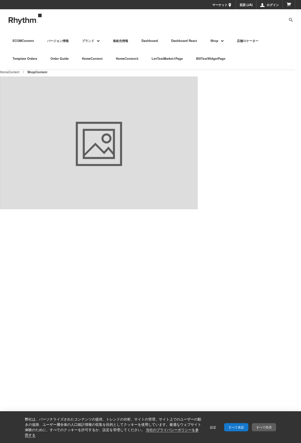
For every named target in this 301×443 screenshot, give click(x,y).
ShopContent (37, 72)
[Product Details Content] (25, 19)
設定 (213, 427)
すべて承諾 (236, 427)
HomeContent (9, 72)
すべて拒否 (264, 427)
